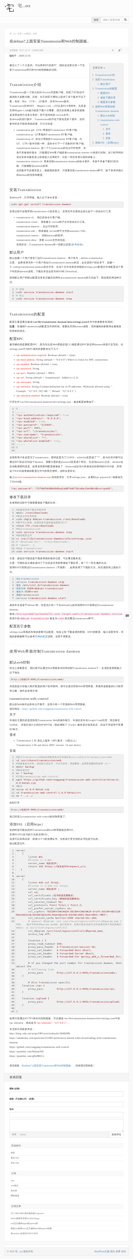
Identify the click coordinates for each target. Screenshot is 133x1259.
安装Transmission (105, 79)
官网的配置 (41, 636)
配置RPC (105, 93)
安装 (108, 138)
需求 (108, 133)
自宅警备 (14, 50)
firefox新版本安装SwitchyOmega (25, 1218)
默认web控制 (107, 115)
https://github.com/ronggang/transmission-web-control (52, 709)
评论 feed (15, 1163)
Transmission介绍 (105, 75)
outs (12, 1180)
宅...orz (24, 5)
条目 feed (15, 1158)
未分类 (14, 1190)
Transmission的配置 (106, 88)
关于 (108, 129)
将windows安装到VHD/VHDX (24, 1233)
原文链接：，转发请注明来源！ (52, 1065)
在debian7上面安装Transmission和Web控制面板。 (47, 1065)
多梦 (118, 1251)
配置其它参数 (108, 102)
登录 (13, 1153)
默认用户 (105, 84)
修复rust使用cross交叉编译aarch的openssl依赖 (31, 1228)
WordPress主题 (101, 1251)
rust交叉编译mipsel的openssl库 (24, 1223)
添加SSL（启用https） (108, 142)
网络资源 (15, 1195)
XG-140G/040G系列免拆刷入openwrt (27, 1213)
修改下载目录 (108, 97)
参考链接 (77, 244)
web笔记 (14, 1185)
